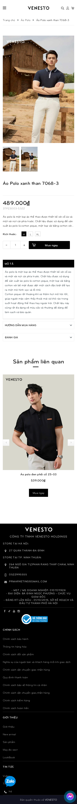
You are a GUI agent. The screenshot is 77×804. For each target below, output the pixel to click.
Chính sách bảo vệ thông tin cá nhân (25, 684)
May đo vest (10, 749)
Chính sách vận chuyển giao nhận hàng (26, 669)
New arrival (9, 734)
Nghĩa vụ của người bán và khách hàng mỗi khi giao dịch (37, 661)
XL (37, 234)
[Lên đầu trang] (69, 784)
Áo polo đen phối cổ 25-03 (38, 474)
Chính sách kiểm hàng (16, 700)
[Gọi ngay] (5, 791)
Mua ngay (51, 245)
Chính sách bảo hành (15, 638)
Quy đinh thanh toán (15, 677)
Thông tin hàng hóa (15, 646)
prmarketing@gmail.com (28, 581)
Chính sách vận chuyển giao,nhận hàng (26, 692)
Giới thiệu (9, 726)
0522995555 (18, 574)
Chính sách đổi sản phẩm (18, 654)
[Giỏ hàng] (72, 8)
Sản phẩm (9, 741)
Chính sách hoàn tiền (16, 708)
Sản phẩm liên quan (38, 361)
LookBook (9, 757)
